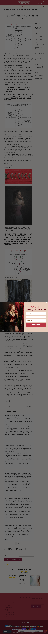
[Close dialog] (47, 303)
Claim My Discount (36, 324)
